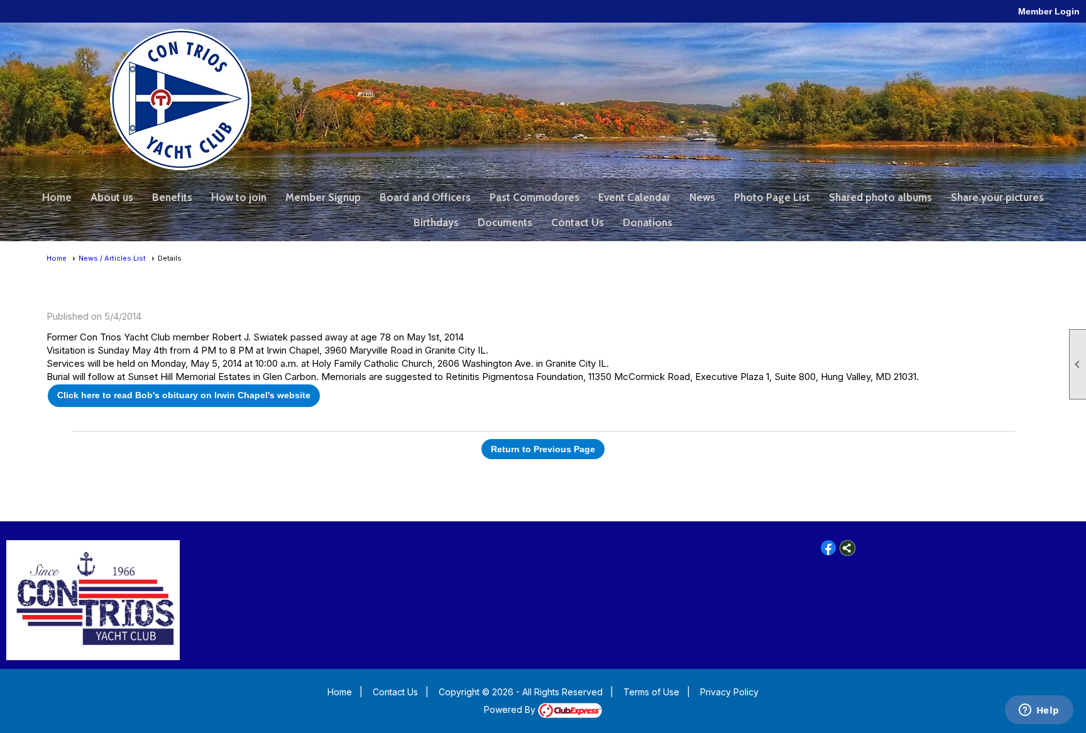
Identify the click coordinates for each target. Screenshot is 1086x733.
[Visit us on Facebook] (828, 548)
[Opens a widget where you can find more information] (1038, 711)
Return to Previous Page (543, 449)
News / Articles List (112, 258)
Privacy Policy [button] (729, 692)
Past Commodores (534, 197)
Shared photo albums (880, 197)
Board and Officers (425, 197)
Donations (647, 222)
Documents (505, 222)
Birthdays (436, 222)
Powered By (511, 709)
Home (57, 197)
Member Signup (323, 197)
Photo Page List (772, 197)
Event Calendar (634, 197)
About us (111, 197)
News (702, 197)
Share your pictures (997, 197)
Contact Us (577, 222)
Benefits (172, 197)
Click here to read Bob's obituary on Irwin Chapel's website (183, 395)
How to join (238, 197)
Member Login (1049, 11)
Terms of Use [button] (651, 692)
